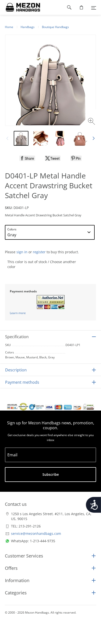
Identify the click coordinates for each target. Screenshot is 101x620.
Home (9, 27)
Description (16, 370)
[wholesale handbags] (20, 7)
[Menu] (94, 7)
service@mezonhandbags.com (36, 533)
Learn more (18, 313)
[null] (27, 158)
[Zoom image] (92, 122)
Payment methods (22, 382)
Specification (17, 336)
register (39, 252)
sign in (21, 252)
